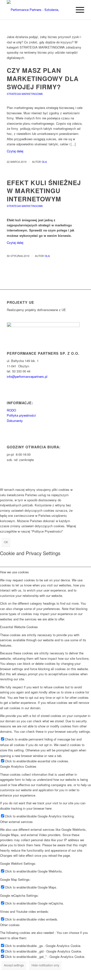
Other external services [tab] (16, 821)
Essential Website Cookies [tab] (19, 627)
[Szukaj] (66, 9)
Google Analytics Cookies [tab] (18, 766)
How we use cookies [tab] (14, 572)
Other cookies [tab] (10, 924)
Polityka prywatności (21, 415)
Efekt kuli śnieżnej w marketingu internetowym (44, 191)
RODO (11, 410)
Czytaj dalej (15, 151)
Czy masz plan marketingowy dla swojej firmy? (43, 78)
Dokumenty (15, 420)
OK (6, 542)
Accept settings (14, 965)
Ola (44, 162)
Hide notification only (45, 965)
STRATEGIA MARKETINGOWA (25, 94)
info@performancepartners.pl (27, 376)
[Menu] (77, 9)
